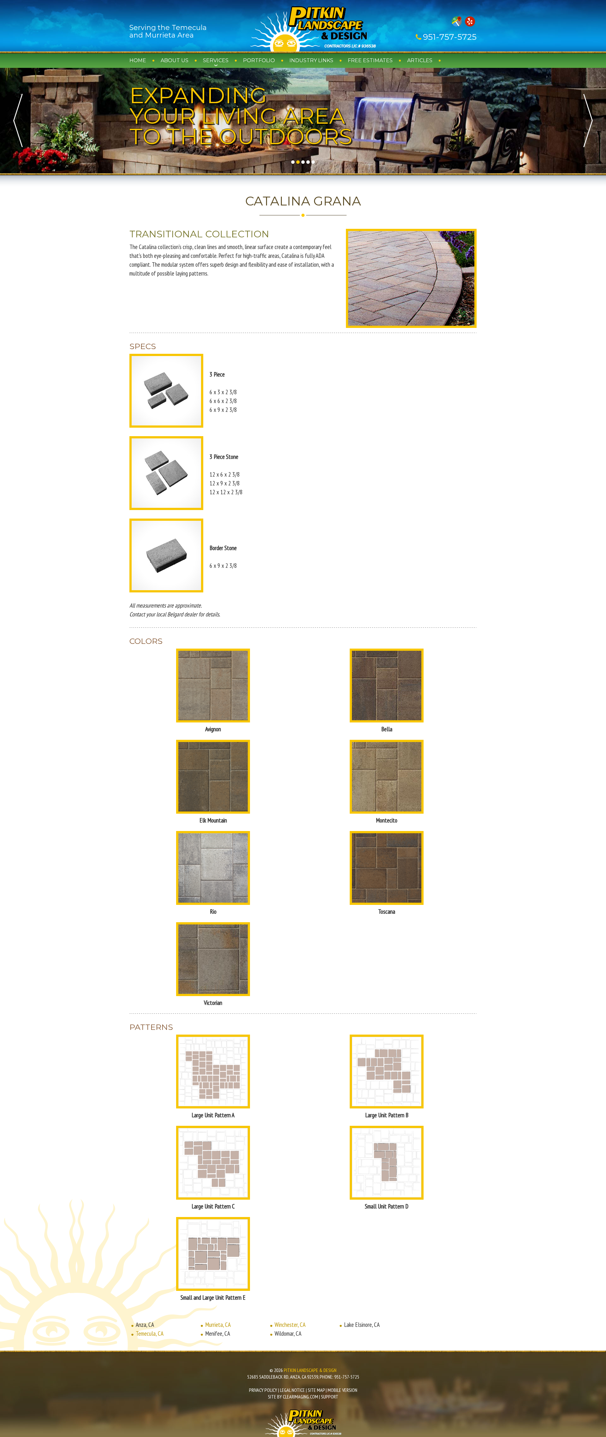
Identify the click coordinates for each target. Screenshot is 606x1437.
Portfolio (259, 60)
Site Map (316, 1390)
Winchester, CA (290, 1324)
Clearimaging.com (300, 1396)
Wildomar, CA (288, 1333)
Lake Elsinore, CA (362, 1324)
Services (216, 60)
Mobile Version (342, 1390)
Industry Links (311, 60)
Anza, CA (145, 1324)
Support (329, 1396)
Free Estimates (370, 60)
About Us (174, 60)
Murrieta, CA (218, 1324)
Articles (419, 60)
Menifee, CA (217, 1333)
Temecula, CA (149, 1333)
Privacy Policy (263, 1390)
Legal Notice (292, 1390)
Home (137, 60)
